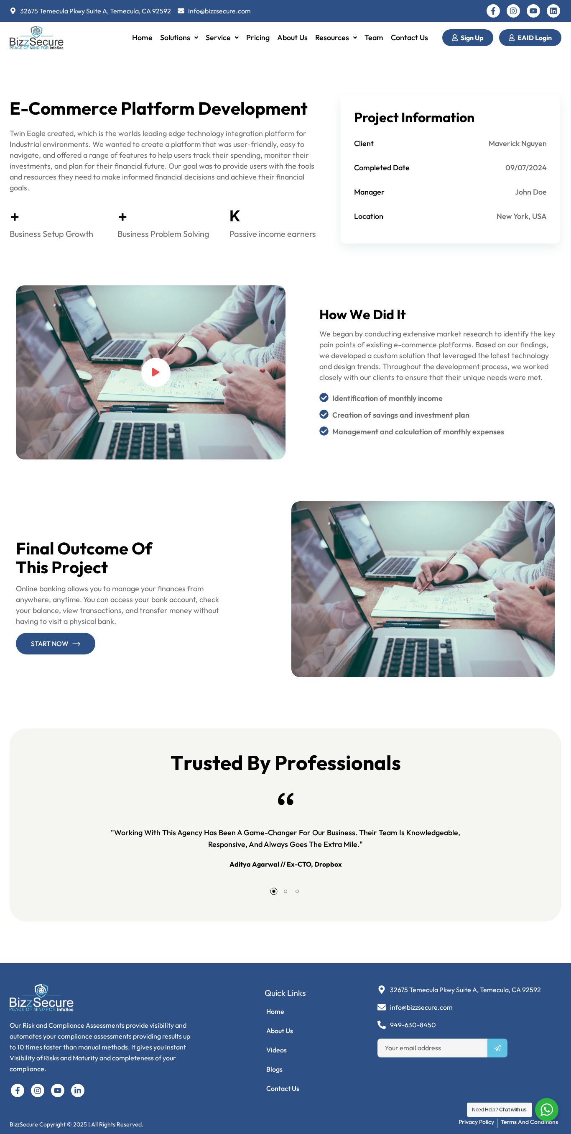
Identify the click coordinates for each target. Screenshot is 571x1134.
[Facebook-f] (493, 11)
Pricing (258, 37)
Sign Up (472, 37)
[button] (179, 37)
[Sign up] (497, 1048)
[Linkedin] (553, 11)
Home (142, 37)
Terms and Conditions (529, 1122)
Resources (332, 37)
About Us (292, 37)
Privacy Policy (476, 1122)
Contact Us (409, 37)
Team (374, 37)
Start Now (50, 643)
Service (218, 37)
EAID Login (534, 37)
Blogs (274, 1069)
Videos (276, 1050)
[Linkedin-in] (78, 1090)
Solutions (175, 37)
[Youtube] (533, 11)
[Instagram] (513, 11)
